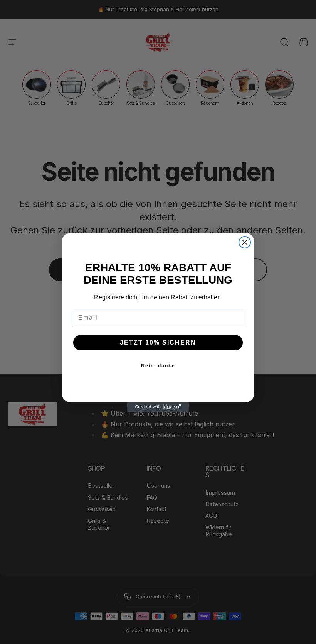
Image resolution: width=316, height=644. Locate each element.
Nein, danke (158, 365)
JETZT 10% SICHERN (158, 342)
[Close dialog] (244, 242)
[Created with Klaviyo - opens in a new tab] (158, 407)
